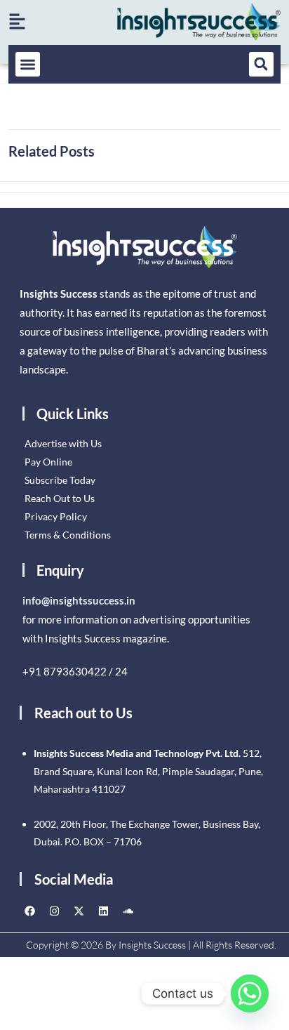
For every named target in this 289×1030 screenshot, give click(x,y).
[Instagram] (54, 910)
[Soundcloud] (128, 910)
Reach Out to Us (60, 498)
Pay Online (48, 462)
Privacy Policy (56, 516)
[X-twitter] (79, 910)
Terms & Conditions (68, 535)
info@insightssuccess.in (78, 600)
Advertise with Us (63, 443)
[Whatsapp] (250, 993)
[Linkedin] (103, 910)
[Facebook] (30, 910)
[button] (27, 64)
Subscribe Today (60, 480)
